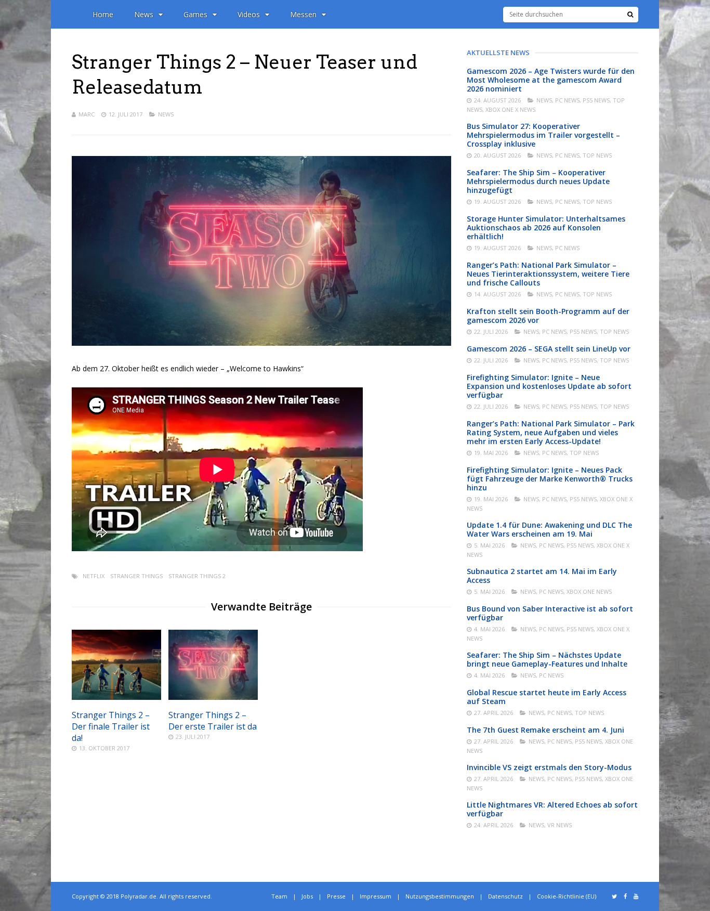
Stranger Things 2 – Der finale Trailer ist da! (111, 726)
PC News (567, 100)
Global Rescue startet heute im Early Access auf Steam (546, 696)
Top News (597, 155)
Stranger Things (136, 576)
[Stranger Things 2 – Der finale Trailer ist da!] (116, 697)
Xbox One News (589, 591)
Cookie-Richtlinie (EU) (566, 896)
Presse (336, 896)
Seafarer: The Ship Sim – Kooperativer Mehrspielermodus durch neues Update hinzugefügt (538, 181)
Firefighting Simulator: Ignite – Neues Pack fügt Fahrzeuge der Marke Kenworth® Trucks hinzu (550, 478)
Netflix (93, 576)
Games (195, 14)
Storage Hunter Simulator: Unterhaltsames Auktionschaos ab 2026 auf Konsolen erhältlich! (546, 227)
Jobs (307, 896)
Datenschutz (505, 896)
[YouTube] (636, 896)
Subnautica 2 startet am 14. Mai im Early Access (542, 575)
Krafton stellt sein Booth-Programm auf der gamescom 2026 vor (548, 315)
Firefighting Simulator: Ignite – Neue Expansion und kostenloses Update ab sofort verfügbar (549, 386)
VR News (559, 825)
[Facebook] (625, 896)
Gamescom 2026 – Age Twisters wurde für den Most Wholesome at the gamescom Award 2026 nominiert (551, 80)
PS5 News (596, 100)
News (143, 14)
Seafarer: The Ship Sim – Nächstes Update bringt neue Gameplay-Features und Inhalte (547, 659)
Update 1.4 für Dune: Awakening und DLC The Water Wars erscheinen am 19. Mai (549, 529)
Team (279, 896)
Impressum (375, 896)
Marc (86, 114)
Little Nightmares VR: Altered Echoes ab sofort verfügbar (552, 809)
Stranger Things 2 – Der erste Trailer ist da (212, 720)
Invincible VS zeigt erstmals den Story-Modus (549, 767)
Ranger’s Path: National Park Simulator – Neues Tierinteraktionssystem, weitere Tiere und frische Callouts (548, 274)
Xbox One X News (510, 109)
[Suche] (630, 14)
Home (103, 14)
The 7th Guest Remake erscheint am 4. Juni (545, 730)
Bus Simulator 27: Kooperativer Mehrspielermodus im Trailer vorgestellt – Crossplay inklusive (543, 135)
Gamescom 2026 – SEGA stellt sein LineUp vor (548, 349)
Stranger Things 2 (197, 576)
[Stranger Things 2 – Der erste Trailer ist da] (213, 697)
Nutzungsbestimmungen (439, 896)
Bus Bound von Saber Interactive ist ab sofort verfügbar (550, 613)
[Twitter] (614, 896)
